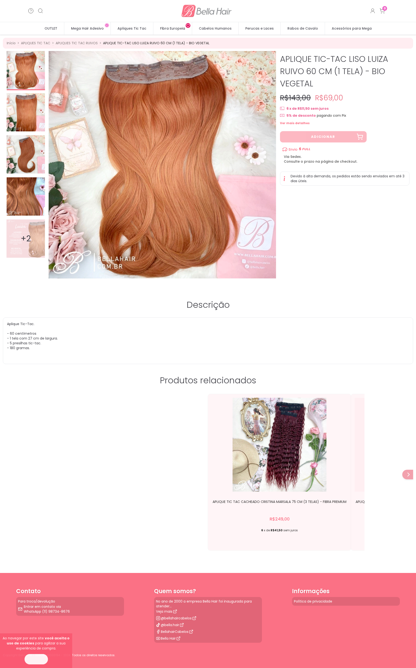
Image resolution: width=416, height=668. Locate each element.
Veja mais (164, 611)
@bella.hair (170, 625)
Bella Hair (168, 638)
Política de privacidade (313, 601)
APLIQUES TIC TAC (35, 43)
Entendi (36, 659)
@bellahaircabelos (176, 618)
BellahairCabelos (174, 631)
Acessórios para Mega (352, 28)
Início (11, 43)
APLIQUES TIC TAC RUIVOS (77, 43)
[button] (408, 474)
